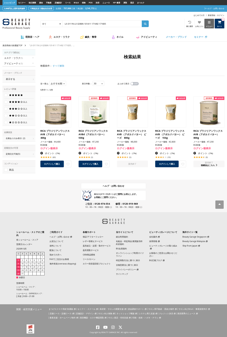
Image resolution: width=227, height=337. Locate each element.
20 (34, 267)
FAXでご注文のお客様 (59, 259)
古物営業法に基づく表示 (127, 265)
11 (26, 263)
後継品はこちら (208, 165)
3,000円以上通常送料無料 (14, 8)
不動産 (49, 2)
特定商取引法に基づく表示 (128, 260)
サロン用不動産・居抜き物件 (161, 309)
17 (22, 267)
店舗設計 (58, 2)
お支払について (56, 241)
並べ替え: (44, 83)
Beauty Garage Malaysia (193, 241)
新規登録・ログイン (216, 15)
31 (22, 273)
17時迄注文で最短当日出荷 (41, 8)
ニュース (106, 2)
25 (26, 270)
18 (26, 267)
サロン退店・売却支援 (118, 317)
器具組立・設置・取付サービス (97, 245)
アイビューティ (149, 36)
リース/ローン (89, 259)
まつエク (140, 2)
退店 (132, 2)
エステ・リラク (62, 36)
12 (30, 263)
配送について (55, 250)
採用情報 (153, 241)
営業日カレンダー (24, 244)
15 (42, 263)
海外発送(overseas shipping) (63, 263)
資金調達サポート (136, 309)
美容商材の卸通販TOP (12, 45)
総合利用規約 (122, 236)
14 (38, 263)
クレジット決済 (166, 313)
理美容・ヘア (32, 36)
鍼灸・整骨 (91, 36)
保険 (84, 2)
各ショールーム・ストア (27, 239)
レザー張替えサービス (93, 241)
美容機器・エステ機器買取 (92, 317)
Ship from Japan (189, 245)
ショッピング (9, 2)
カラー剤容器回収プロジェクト (97, 263)
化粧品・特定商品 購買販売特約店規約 (129, 242)
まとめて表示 (123, 83)
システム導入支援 (147, 313)
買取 (125, 2)
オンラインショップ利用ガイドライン (130, 254)
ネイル (119, 36)
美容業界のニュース (186, 313)
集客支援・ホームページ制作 (63, 317)
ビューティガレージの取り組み (163, 245)
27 (34, 270)
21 (38, 267)
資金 (41, 2)
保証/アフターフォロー (93, 236)
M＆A (76, 2)
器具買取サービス (91, 250)
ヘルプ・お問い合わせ (113, 185)
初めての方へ (55, 254)
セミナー (22, 2)
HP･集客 (116, 2)
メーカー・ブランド (176, 36)
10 (22, 263)
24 (22, 270)
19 (30, 267)
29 (42, 270)
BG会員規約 (121, 248)
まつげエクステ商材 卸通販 (61, 309)
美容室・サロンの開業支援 (112, 309)
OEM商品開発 (89, 254)
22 (42, 267)
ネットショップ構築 (125, 313)
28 (38, 270)
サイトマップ (122, 274)
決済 (97, 2)
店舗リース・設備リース (61, 313)
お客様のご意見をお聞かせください (163, 254)
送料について (55, 245)
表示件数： (87, 83)
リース (68, 2)
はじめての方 (199, 15)
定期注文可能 (13, 153)
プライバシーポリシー (126, 269)
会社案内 (153, 236)
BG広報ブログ (155, 260)
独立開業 (32, 2)
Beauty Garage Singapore (194, 236)
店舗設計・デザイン (85, 313)
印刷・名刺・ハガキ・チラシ (145, 317)
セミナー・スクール (86, 309)
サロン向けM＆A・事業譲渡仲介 (192, 309)
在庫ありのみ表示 (15, 138)
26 (30, 270)
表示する (10, 79)
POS (91, 2)
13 (34, 263)
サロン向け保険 (105, 313)
